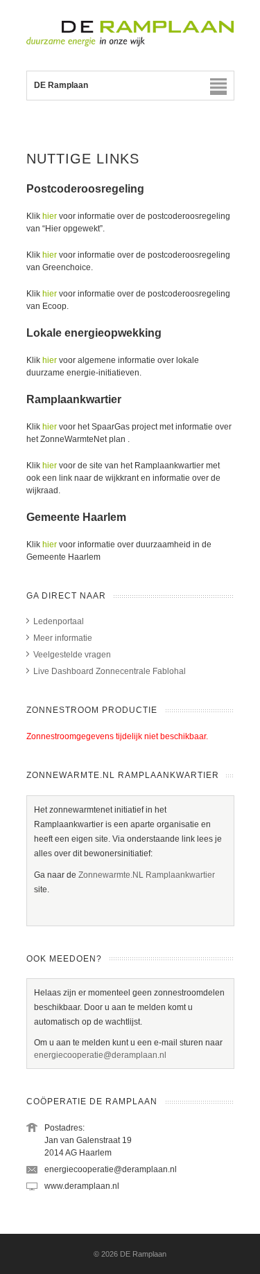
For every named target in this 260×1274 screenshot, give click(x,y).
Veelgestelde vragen (72, 655)
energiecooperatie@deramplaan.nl (100, 1055)
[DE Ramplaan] (130, 43)
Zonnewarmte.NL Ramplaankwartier (146, 875)
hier (49, 216)
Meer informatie (62, 638)
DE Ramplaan (143, 1254)
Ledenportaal (58, 621)
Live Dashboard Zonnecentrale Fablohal (109, 671)
